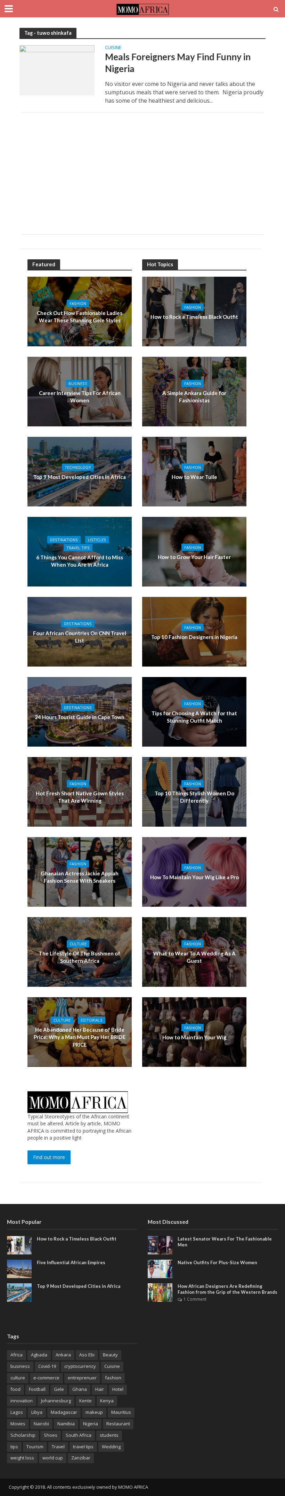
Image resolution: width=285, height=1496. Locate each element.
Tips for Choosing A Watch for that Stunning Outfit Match (194, 717)
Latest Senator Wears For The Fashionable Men (225, 1242)
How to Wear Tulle (194, 477)
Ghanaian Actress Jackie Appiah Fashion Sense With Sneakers (80, 877)
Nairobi (41, 1423)
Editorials (92, 1020)
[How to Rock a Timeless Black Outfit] (19, 1244)
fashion (113, 1378)
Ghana (79, 1389)
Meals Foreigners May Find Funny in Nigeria (178, 62)
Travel (58, 1446)
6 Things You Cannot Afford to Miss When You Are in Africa (79, 561)
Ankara (63, 1355)
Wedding (111, 1446)
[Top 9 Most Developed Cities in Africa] (19, 1292)
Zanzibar (80, 1458)
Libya (36, 1412)
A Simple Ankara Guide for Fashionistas (194, 396)
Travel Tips (78, 547)
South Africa (78, 1435)
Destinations (64, 539)
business (20, 1366)
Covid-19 (47, 1366)
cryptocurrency (80, 1366)
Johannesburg (56, 1400)
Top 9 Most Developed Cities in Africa (79, 477)
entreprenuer (82, 1378)
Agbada (39, 1355)
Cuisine (113, 47)
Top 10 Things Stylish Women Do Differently (194, 797)
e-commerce (46, 1378)
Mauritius (121, 1412)
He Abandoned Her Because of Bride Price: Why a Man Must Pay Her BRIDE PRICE (80, 1037)
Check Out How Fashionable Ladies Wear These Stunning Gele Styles (79, 316)
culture (17, 1378)
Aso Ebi (87, 1355)
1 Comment (195, 1299)
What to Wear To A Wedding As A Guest (194, 957)
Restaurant (118, 1423)
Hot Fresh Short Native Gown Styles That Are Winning (80, 797)
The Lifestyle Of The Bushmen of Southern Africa (79, 957)
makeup (94, 1412)
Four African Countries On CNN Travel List (79, 637)
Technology (78, 467)
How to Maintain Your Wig (194, 1037)
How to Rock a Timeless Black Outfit (194, 317)
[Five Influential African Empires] (19, 1268)
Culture (78, 943)
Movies (17, 1423)
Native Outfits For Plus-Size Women (217, 1262)
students (109, 1435)
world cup (52, 1458)
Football (37, 1389)
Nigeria (90, 1423)
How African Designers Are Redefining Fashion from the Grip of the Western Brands (227, 1289)
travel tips (83, 1446)
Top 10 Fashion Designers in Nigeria (194, 637)
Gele (59, 1389)
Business (77, 383)
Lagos (16, 1412)
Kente (85, 1400)
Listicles (97, 539)
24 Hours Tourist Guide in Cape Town (79, 717)
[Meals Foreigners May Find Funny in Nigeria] (57, 70)
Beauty (110, 1355)
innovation (21, 1400)
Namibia (66, 1423)
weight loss (22, 1458)
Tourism (34, 1446)
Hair (99, 1389)
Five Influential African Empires (71, 1262)
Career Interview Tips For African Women (80, 396)
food (15, 1389)
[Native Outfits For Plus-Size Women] (160, 1268)
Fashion (78, 303)
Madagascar (64, 1412)
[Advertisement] (142, 173)
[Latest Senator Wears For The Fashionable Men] (160, 1244)
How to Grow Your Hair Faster (194, 557)
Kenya (107, 1400)
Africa (16, 1355)
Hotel (117, 1389)
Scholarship (22, 1435)
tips (14, 1446)
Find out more (49, 1157)
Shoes (50, 1435)
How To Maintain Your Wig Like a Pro (194, 877)
